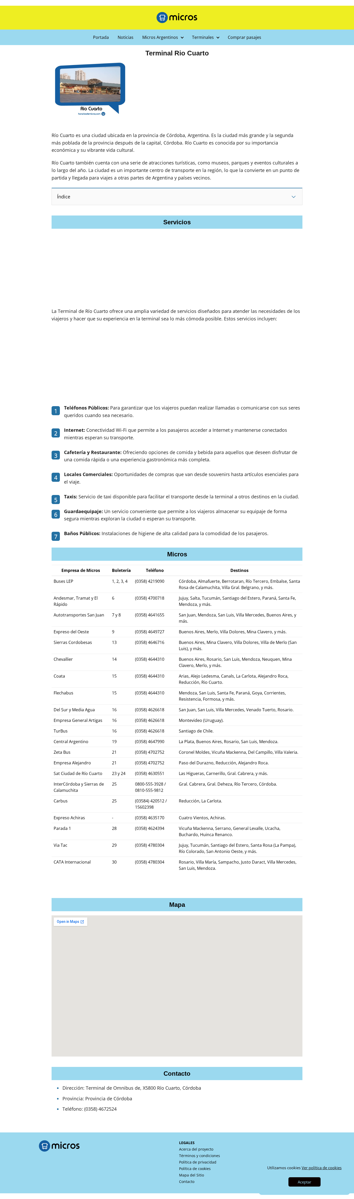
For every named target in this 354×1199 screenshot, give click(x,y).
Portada (101, 37)
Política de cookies (195, 1168)
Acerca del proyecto (196, 1149)
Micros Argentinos (160, 37)
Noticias (125, 37)
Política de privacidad (197, 1162)
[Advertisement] (177, 157)
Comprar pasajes (244, 37)
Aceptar (304, 1181)
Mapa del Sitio (191, 1175)
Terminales (203, 37)
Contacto (186, 1181)
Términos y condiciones (199, 1155)
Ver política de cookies (322, 1167)
